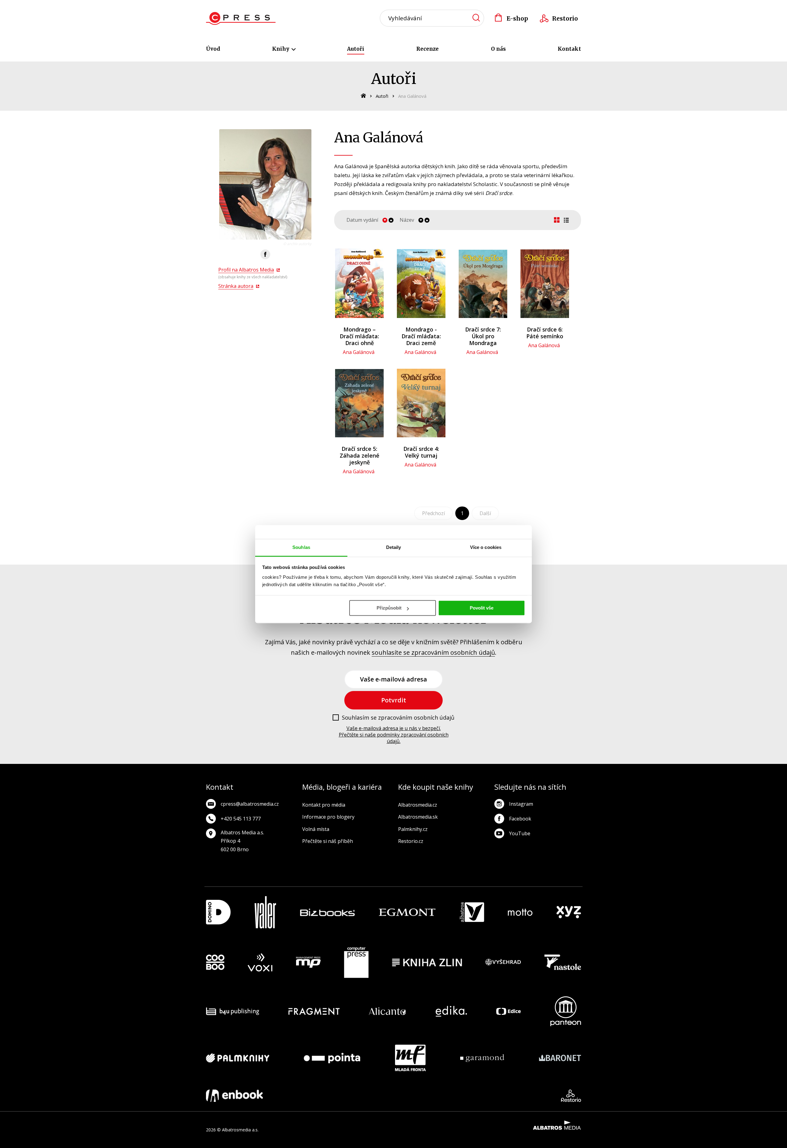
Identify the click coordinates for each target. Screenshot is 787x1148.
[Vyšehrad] (503, 962)
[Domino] (218, 912)
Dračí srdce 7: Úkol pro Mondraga (483, 336)
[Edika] (451, 1011)
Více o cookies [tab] (485, 547)
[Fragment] (314, 1011)
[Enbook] (234, 1095)
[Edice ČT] (508, 1011)
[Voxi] (260, 962)
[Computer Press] (356, 962)
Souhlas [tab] (301, 547)
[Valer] (265, 912)
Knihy (281, 49)
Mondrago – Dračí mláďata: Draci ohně (359, 336)
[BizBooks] (327, 912)
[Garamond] (482, 1057)
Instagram (521, 803)
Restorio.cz (410, 841)
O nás (498, 49)
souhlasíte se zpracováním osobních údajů (433, 652)
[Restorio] (571, 1095)
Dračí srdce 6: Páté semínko (544, 333)
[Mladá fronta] (410, 1057)
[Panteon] (565, 1011)
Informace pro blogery (328, 816)
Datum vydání (362, 220)
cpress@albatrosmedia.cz (250, 803)
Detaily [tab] (393, 547)
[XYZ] (568, 912)
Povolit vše (481, 607)
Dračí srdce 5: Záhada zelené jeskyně (359, 455)
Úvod (213, 49)
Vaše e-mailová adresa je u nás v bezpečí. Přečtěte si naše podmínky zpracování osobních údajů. (394, 735)
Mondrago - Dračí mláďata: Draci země (421, 336)
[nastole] (563, 962)
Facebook (520, 818)
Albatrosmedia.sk (418, 816)
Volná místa (315, 829)
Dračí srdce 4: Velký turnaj (421, 452)
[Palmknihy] (238, 1057)
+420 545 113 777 (241, 818)
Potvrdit (393, 700)
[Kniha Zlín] (427, 962)
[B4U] (232, 1011)
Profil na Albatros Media (246, 269)
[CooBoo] (215, 962)
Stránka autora (235, 286)
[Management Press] (308, 962)
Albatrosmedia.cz (417, 804)
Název (407, 220)
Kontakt (569, 49)
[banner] (241, 18)
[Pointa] (332, 1057)
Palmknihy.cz (413, 829)
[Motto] (520, 912)
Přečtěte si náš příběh (327, 841)
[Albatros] (471, 912)
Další (485, 513)
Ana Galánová (358, 352)
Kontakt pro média (323, 804)
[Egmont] (407, 912)
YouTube (519, 833)
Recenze (427, 49)
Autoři (355, 49)
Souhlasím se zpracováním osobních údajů (398, 717)
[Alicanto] (387, 1011)
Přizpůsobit (389, 607)
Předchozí (433, 513)
